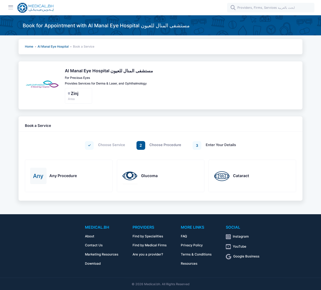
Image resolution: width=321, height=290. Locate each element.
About (89, 236)
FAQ (184, 236)
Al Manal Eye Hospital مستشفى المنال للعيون (109, 70)
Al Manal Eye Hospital (53, 46)
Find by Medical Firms (150, 245)
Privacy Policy (192, 245)
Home (29, 46)
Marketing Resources (101, 254)
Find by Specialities (148, 236)
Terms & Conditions (196, 254)
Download (93, 264)
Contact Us (94, 245)
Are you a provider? (148, 254)
